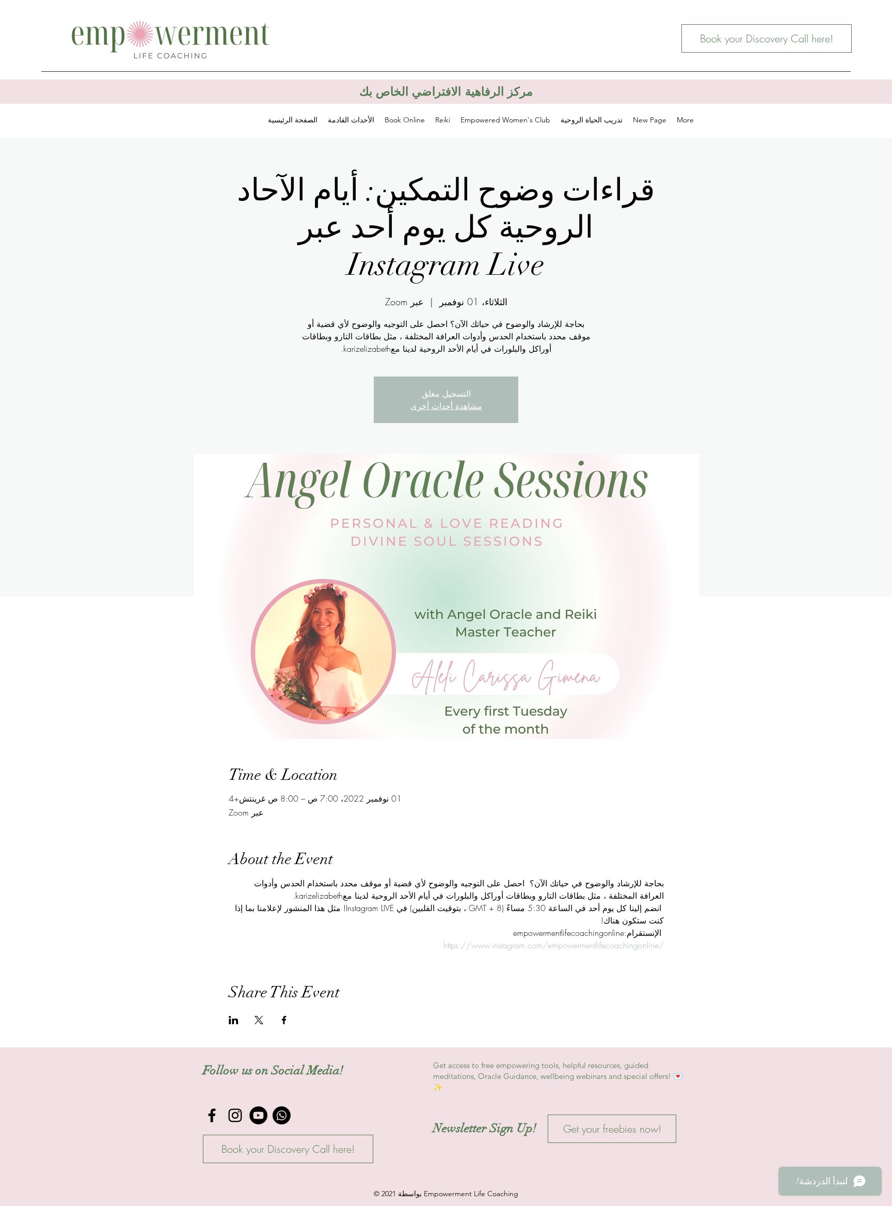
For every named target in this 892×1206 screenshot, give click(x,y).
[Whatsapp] (282, 1115)
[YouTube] (258, 1115)
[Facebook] (212, 1115)
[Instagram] (235, 1115)
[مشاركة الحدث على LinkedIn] (233, 1020)
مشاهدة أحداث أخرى (446, 406)
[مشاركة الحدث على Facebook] (284, 1020)
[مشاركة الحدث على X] (259, 1020)
